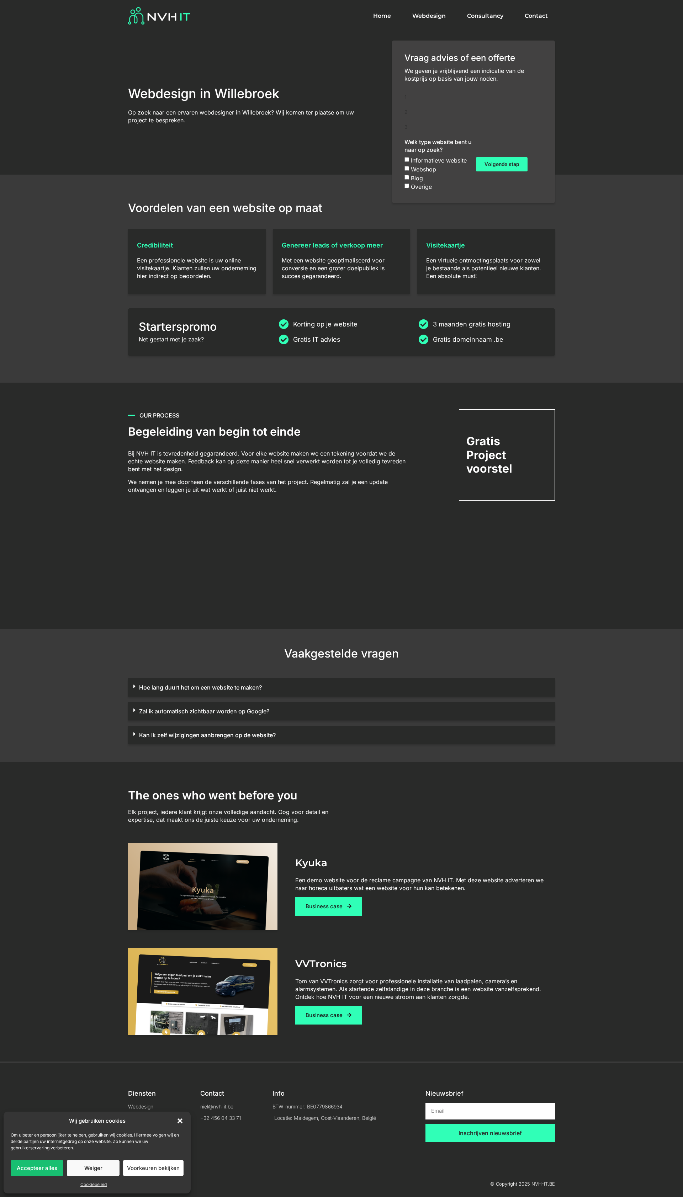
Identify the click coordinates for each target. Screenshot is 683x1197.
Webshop (423, 169)
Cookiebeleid (93, 1184)
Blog (417, 177)
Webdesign (429, 15)
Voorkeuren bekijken (153, 1168)
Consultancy (485, 15)
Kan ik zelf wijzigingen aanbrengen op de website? (207, 735)
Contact (536, 15)
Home (382, 15)
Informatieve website (439, 160)
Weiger (93, 1168)
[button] (180, 1120)
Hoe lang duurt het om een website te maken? (200, 687)
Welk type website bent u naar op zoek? (438, 145)
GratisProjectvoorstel (489, 454)
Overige (421, 186)
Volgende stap (502, 164)
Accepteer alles (37, 1168)
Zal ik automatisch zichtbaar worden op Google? (204, 711)
